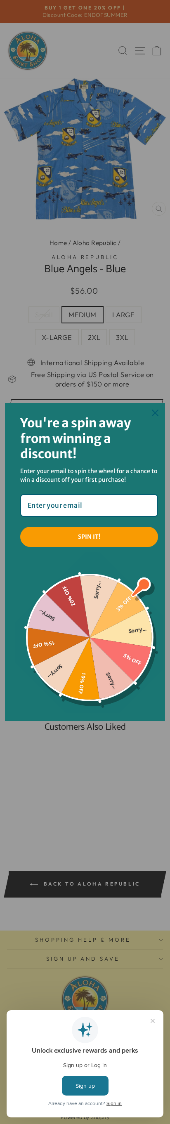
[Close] (155, 413)
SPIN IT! (89, 536)
